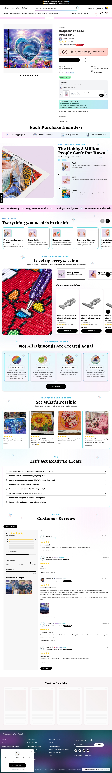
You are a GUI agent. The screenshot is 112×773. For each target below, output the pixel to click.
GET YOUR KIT (56, 386)
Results (74, 13)
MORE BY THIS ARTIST (94, 60)
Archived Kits (61, 769)
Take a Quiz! (87, 755)
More (85, 13)
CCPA (46, 769)
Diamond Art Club (76, 769)
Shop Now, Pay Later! (55, 752)
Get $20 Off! (91, 8)
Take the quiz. (104, 769)
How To (80, 13)
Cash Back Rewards (54, 746)
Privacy (39, 769)
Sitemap (52, 769)
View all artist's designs (67, 40)
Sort (95, 531)
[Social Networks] (75, 750)
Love (69, 60)
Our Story (5, 743)
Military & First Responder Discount (59, 749)
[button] (50, 48)
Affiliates (51, 756)
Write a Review (11, 527)
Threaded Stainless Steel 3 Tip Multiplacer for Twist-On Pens (67, 318)
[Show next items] (108, 221)
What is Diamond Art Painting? (10, 746)
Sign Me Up (99, 744)
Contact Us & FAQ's (32, 743)
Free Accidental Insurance (34, 746)
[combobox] (56, 8)
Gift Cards (52, 743)
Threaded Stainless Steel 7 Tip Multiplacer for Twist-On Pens (91, 318)
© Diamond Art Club (61, 322)
